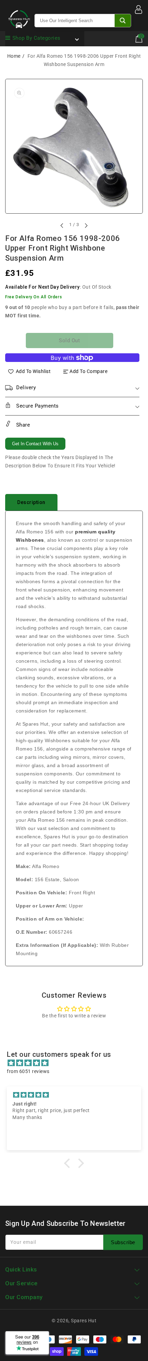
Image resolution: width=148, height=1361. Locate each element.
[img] (77, 1063)
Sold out (69, 340)
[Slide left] (62, 225)
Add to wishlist (33, 371)
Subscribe (123, 1242)
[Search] (123, 20)
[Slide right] (86, 225)
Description (31, 502)
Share (22, 425)
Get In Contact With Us (35, 443)
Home (14, 56)
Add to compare (88, 371)
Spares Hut (83, 1320)
